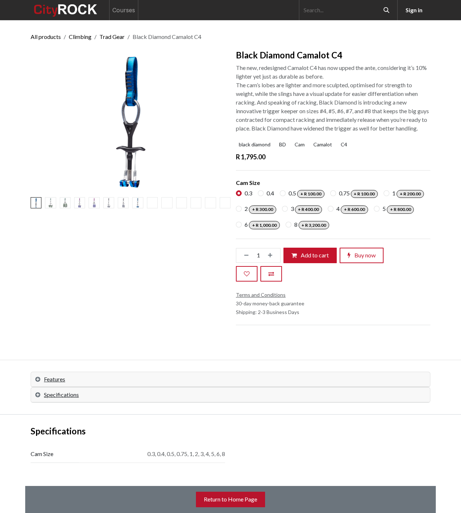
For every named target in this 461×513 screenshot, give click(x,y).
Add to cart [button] (314, 255)
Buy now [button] (364, 255)
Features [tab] (54, 379)
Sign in (414, 9)
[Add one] (272, 255)
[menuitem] (123, 10)
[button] (41, 122)
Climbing (80, 36)
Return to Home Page (230, 499)
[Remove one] (244, 255)
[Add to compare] (271, 274)
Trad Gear (112, 36)
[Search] (386, 10)
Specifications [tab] (61, 394)
